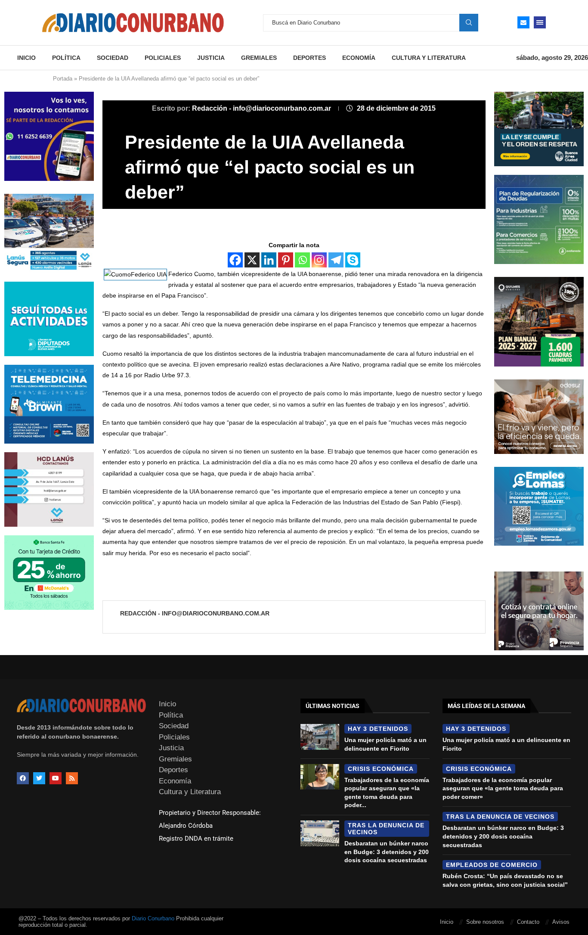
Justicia (211, 57)
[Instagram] (319, 259)
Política (66, 57)
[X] (252, 259)
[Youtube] (56, 778)
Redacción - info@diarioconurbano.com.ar (262, 108)
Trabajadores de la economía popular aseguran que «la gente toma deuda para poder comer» (503, 788)
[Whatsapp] (302, 259)
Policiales (163, 57)
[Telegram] (336, 259)
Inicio (26, 57)
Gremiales (259, 57)
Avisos (560, 922)
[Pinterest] (285, 259)
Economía (358, 57)
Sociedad (112, 57)
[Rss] (72, 778)
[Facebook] (235, 259)
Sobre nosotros (485, 922)
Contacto (528, 922)
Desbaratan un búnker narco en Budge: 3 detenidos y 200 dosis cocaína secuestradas (386, 852)
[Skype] (352, 259)
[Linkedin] (268, 259)
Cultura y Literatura (429, 57)
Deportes (309, 57)
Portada (62, 78)
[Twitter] (39, 778)
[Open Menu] (540, 22)
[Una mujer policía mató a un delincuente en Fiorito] (319, 737)
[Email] (523, 22)
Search (468, 22)
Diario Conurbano (153, 918)
